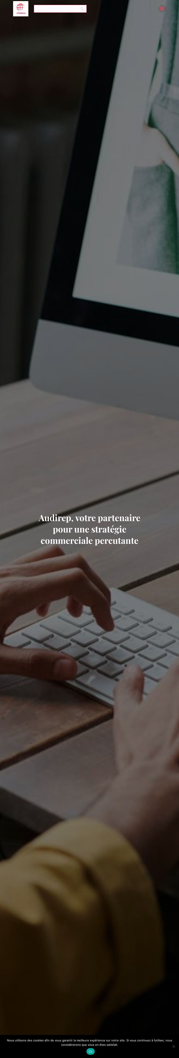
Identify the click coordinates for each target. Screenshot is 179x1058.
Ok (91, 1051)
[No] (173, 1046)
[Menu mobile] (162, 8)
